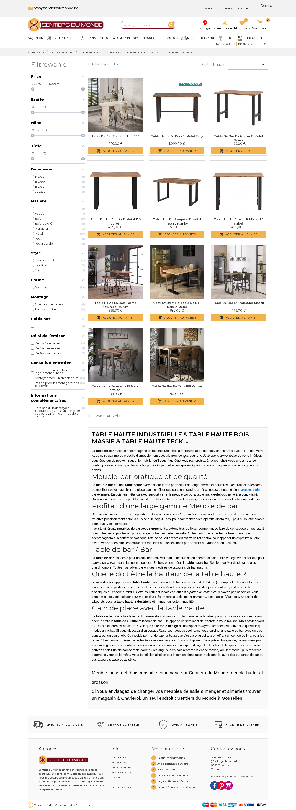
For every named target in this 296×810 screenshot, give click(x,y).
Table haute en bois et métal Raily (177, 136)
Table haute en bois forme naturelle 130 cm (115, 305)
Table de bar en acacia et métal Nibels (238, 138)
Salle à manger (64, 38)
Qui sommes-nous (229, 8)
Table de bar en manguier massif (238, 302)
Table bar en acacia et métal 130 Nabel (238, 221)
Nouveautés (225, 44)
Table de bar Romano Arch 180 (115, 136)
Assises (172, 38)
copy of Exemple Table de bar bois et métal (177, 305)
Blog (264, 44)
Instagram (228, 785)
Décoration (252, 38)
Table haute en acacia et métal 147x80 (115, 388)
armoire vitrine (251, 489)
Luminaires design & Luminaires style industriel (121, 38)
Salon (38, 38)
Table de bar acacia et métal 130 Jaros (115, 221)
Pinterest (221, 785)
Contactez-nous (121, 787)
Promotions (247, 44)
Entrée (229, 38)
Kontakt (251, 8)
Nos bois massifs (121, 772)
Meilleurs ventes (121, 767)
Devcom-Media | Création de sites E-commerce (63, 805)
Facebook (214, 785)
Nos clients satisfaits (169, 769)
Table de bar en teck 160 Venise (177, 386)
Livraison (206, 8)
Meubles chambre (201, 38)
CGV (114, 782)
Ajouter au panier (115, 151)
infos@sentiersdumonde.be (53, 8)
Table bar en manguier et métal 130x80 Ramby (177, 221)
